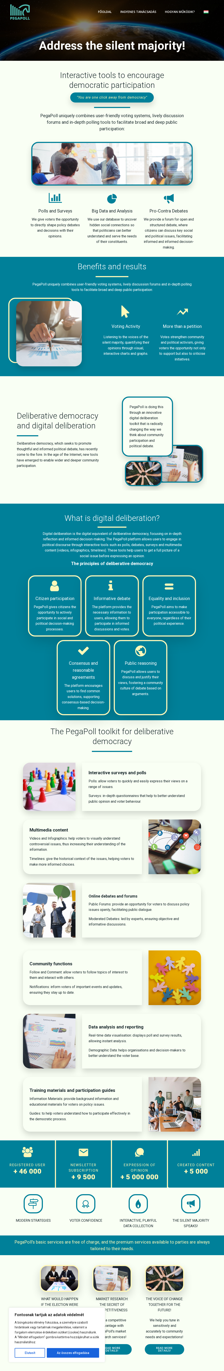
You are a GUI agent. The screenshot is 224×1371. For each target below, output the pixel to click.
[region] (57, 1335)
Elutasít (30, 1353)
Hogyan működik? (180, 12)
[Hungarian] (208, 12)
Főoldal (105, 12)
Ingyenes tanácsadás (138, 12)
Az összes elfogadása (73, 1353)
